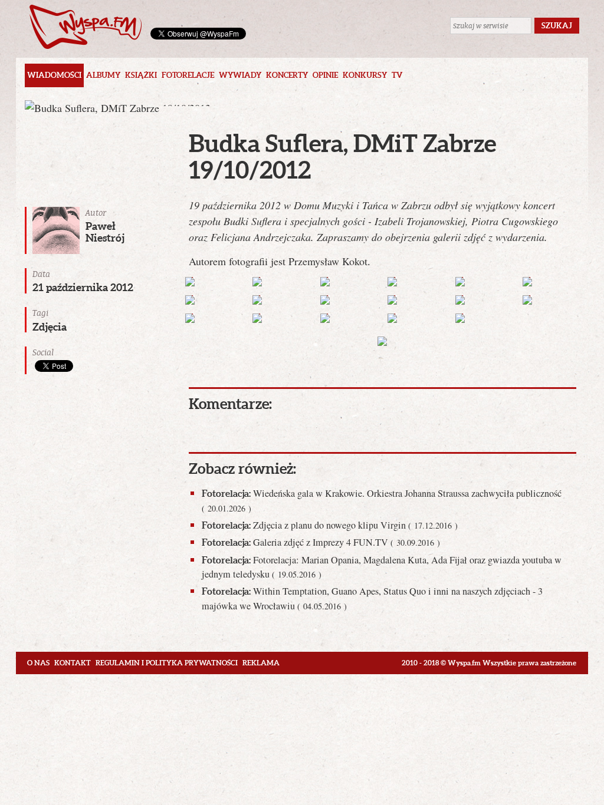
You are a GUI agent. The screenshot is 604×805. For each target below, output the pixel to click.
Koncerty (287, 75)
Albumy (103, 75)
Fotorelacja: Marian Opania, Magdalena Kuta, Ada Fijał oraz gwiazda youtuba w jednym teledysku (382, 566)
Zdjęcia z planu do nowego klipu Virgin (330, 525)
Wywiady (240, 75)
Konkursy (365, 75)
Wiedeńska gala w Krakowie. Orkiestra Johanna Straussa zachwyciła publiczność (382, 500)
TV (397, 75)
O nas (38, 663)
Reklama (261, 663)
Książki (141, 75)
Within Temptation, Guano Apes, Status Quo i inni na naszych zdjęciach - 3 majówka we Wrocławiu (372, 598)
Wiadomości (54, 75)
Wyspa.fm (85, 27)
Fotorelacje (188, 75)
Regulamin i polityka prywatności (167, 663)
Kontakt (72, 663)
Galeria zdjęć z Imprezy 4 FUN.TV (321, 542)
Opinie (325, 75)
